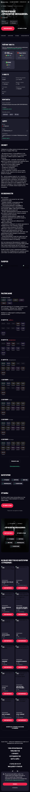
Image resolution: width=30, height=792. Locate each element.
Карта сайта (15, 759)
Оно (17, 582)
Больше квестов (25, 35)
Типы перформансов (15, 748)
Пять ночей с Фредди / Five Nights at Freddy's (22, 608)
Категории (10, 35)
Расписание (3, 35)
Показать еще (15, 461)
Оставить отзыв (22, 28)
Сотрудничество (15, 756)
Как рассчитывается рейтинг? (14, 48)
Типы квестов (15, 751)
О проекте (15, 753)
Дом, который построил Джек (20, 687)
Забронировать (8, 28)
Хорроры (16, 479)
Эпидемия (4, 661)
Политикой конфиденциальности (15, 780)
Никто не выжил (6, 714)
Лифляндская (7, 483)
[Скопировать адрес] (27, 130)
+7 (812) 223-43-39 (7, 109)
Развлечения (19, 483)
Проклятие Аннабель (21, 661)
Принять (15, 784)
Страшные (9, 6)
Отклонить (15, 787)
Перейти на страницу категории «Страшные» (15, 727)
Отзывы (17, 35)
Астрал (4, 687)
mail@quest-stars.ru (15, 766)
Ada (17, 635)
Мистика (25, 479)
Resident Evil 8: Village (7, 582)
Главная (4, 6)
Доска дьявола (6, 635)
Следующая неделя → (15, 466)
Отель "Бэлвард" (20, 714)
